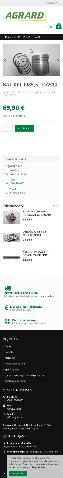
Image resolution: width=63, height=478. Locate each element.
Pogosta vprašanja (15, 363)
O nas (8, 346)
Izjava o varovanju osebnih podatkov (24, 375)
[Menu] (44, 26)
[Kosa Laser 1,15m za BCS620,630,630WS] (11, 257)
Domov (9, 36)
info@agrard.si (17, 192)
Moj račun (10, 357)
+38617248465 (17, 183)
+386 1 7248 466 (18, 173)
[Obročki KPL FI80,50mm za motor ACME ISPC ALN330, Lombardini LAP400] (11, 237)
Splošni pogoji (12, 369)
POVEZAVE (52, 3)
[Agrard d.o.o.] (24, 15)
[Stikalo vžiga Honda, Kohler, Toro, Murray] (11, 217)
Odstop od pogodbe (15, 380)
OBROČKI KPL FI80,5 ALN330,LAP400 (34, 233)
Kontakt (9, 352)
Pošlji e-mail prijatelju (14, 115)
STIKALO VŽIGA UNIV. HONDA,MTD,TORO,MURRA (39, 213)
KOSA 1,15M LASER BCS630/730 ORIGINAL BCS (36, 255)
